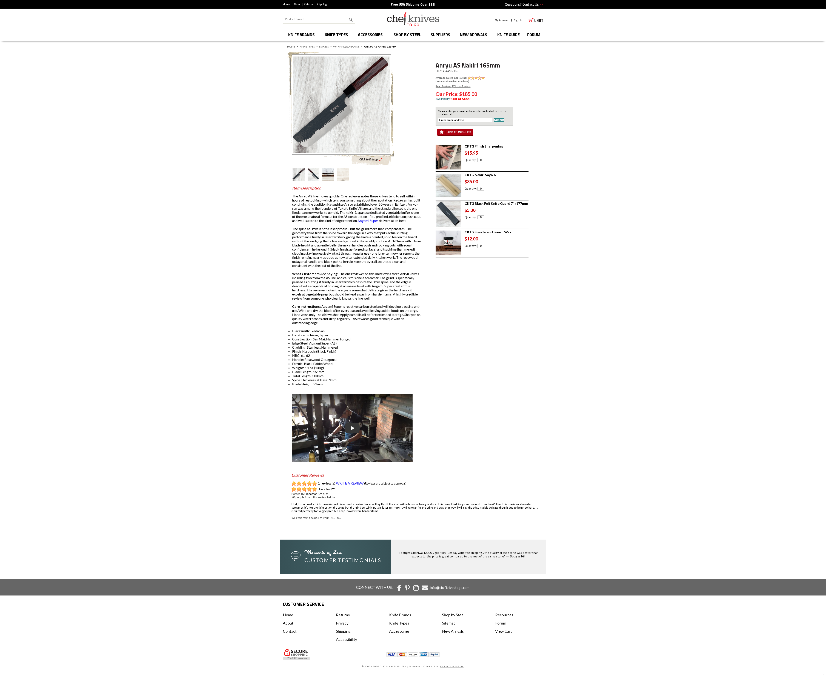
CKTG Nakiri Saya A (480, 175)
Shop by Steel (407, 34)
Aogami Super (368, 220)
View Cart (503, 631)
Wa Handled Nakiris (346, 46)
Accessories (370, 34)
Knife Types (336, 34)
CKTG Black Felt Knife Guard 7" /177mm (496, 203)
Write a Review (461, 86)
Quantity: (470, 160)
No (339, 518)
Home (286, 4)
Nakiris (324, 46)
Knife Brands (301, 34)
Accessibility (346, 639)
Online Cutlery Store (452, 666)
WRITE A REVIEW (350, 483)
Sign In (518, 20)
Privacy (342, 623)
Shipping (322, 4)
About (297, 4)
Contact (290, 631)
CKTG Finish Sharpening (484, 146)
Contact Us (532, 4)
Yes (333, 518)
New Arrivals (473, 34)
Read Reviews (444, 86)
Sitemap (449, 623)
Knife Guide (508, 34)
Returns (308, 4)
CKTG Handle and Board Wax (488, 232)
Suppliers (440, 34)
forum (533, 34)
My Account (502, 20)
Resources (504, 614)
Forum (500, 623)
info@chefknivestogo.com (449, 587)
